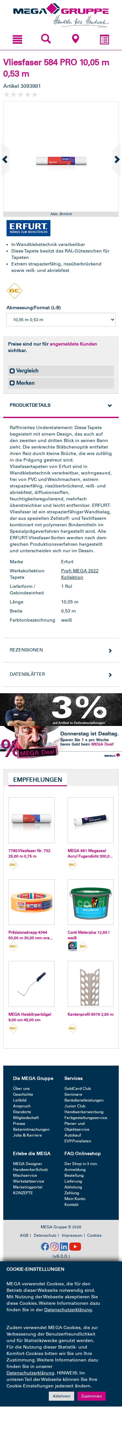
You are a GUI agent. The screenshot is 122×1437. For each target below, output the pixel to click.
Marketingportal (27, 1187)
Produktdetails (30, 405)
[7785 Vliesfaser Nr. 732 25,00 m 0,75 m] (31, 820)
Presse (19, 1123)
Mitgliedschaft (26, 1118)
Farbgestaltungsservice (85, 1118)
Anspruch (22, 1106)
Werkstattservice (28, 1181)
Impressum (72, 1235)
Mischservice (25, 1175)
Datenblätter (27, 674)
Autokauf (72, 1135)
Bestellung (74, 1175)
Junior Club (74, 1106)
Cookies (94, 1235)
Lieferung (73, 1181)
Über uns (21, 1088)
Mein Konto (74, 1199)
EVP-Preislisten (77, 1141)
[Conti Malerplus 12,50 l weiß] (91, 902)
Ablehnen (61, 1396)
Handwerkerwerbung (83, 1112)
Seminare (73, 1094)
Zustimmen (91, 1396)
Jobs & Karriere (27, 1135)
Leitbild (19, 1100)
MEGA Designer (27, 1164)
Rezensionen (26, 650)
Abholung (73, 1187)
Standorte (22, 1112)
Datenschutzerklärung (68, 1310)
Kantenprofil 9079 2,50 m (91, 1014)
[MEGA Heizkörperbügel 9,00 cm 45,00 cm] (31, 984)
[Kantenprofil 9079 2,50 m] (91, 984)
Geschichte (23, 1094)
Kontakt (71, 1204)
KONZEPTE (23, 1193)
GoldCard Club (77, 1088)
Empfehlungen (37, 779)
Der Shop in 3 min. (81, 1164)
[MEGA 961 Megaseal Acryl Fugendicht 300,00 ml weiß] (91, 820)
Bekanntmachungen (31, 1129)
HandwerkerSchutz (30, 1169)
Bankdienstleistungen (83, 1100)
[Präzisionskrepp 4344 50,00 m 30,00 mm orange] (31, 902)
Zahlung (71, 1193)
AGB (24, 1235)
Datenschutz (45, 1235)
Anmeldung (75, 1169)
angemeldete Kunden (73, 344)
